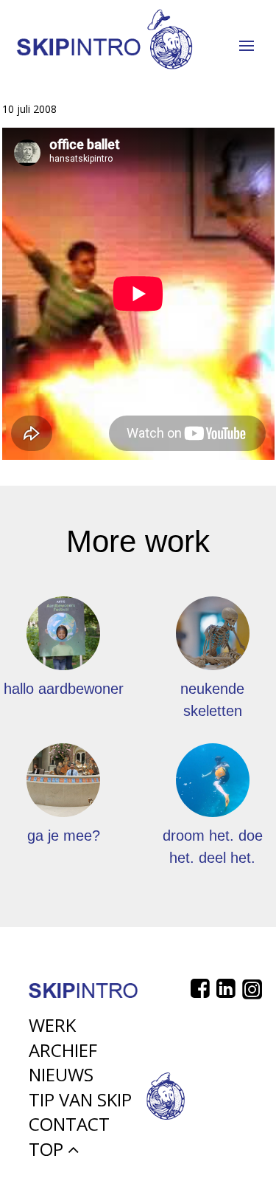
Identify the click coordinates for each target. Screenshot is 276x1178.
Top (48, 1149)
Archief (63, 1050)
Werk (52, 1025)
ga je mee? (63, 835)
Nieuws (61, 1074)
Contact (69, 1124)
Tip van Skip (80, 1099)
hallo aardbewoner (64, 689)
